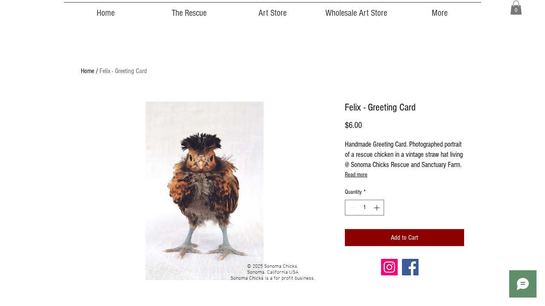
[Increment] (377, 207)
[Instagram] (389, 267)
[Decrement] (351, 207)
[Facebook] (410, 267)
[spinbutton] (364, 207)
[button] (516, 7)
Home (87, 71)
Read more (356, 174)
